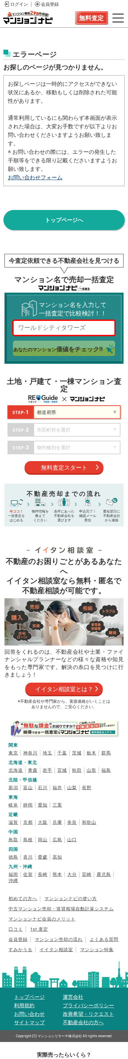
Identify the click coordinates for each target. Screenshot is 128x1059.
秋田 (77, 770)
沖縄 (13, 880)
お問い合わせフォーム (35, 177)
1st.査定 (39, 929)
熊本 (57, 874)
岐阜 (13, 805)
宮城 (62, 770)
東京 (13, 752)
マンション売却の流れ (59, 939)
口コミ (16, 929)
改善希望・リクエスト (88, 1014)
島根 (28, 839)
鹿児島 (104, 874)
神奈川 (30, 752)
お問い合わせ (29, 1014)
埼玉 (47, 752)
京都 (28, 822)
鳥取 (13, 839)
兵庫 (57, 822)
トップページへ (64, 220)
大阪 (42, 822)
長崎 (42, 874)
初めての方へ (23, 898)
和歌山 (89, 822)
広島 (57, 839)
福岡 (13, 874)
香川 (28, 857)
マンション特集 (97, 949)
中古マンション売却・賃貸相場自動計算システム (61, 908)
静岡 (28, 805)
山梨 (72, 787)
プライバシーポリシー (88, 1006)
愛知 (42, 805)
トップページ (29, 997)
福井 (57, 787)
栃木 (91, 752)
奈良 (72, 822)
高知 (57, 857)
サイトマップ (29, 1023)
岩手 (47, 770)
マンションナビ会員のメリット (42, 919)
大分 (72, 874)
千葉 (62, 752)
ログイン (19, 4)
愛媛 (42, 857)
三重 (57, 805)
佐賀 (28, 874)
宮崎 (86, 874)
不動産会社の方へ (83, 1023)
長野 (86, 787)
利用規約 (24, 1006)
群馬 (106, 752)
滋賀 (13, 822)
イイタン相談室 (56, 949)
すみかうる (20, 949)
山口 (72, 839)
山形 (91, 770)
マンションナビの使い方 (70, 898)
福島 (106, 770)
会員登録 (50, 4)
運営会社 (73, 997)
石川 (42, 787)
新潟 (13, 787)
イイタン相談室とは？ (64, 689)
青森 (33, 770)
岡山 (42, 839)
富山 (28, 787)
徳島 (13, 857)
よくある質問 (104, 939)
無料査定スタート (64, 467)
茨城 (77, 752)
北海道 (16, 770)
